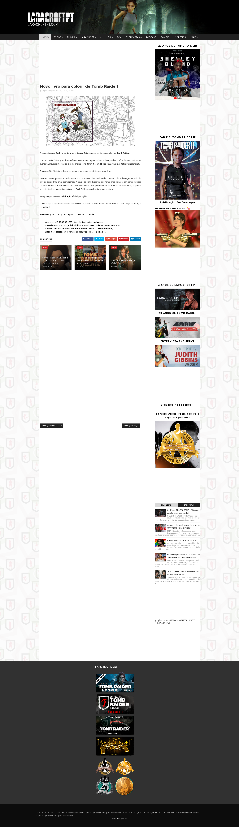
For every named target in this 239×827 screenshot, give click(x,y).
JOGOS (57, 37)
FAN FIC (165, 37)
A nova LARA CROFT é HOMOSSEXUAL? (182, 540)
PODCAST (151, 37)
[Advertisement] (90, 62)
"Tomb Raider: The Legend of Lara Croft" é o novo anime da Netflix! (55, 260)
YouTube (80, 214)
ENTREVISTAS (133, 37)
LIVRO (65, 91)
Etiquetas (189, 505)
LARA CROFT (87, 37)
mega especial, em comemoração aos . (75, 232)
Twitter (56, 214)
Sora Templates (119, 818)
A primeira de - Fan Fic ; (79, 228)
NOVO (71, 91)
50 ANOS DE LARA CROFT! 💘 (172, 208)
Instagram (68, 214)
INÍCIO (45, 37)
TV (118, 37)
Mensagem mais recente (52, 425)
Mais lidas (166, 505)
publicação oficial (69, 196)
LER (109, 37)
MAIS (193, 37)
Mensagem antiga (131, 425)
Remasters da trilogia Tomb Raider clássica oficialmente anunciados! (90, 260)
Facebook (44, 214)
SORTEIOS (180, 37)
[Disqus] (90, 309)
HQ (60, 91)
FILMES (71, 37)
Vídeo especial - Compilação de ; (74, 222)
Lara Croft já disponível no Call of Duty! (123, 261)
